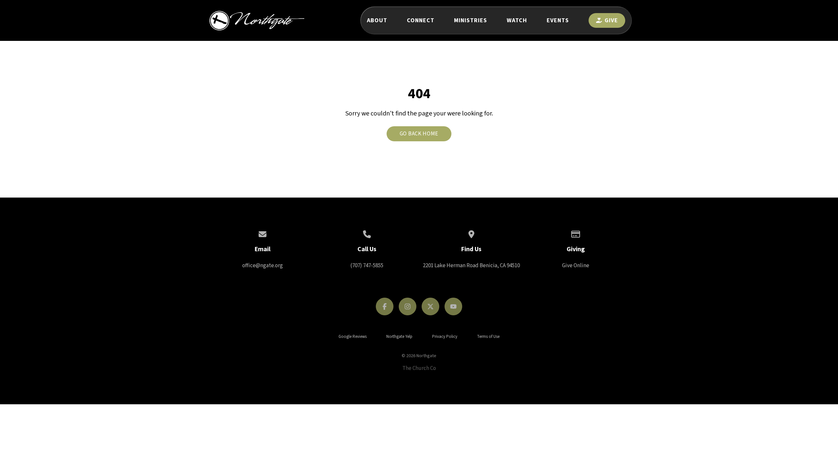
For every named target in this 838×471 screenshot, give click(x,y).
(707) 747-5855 (366, 266)
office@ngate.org (262, 266)
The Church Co (419, 368)
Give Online (575, 266)
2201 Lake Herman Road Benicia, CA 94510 (471, 266)
